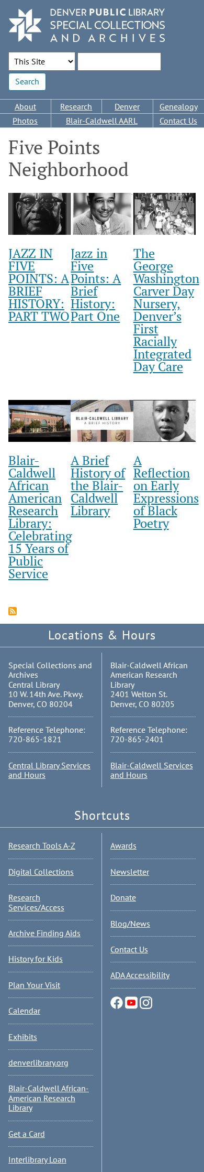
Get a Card (26, 1133)
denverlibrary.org (38, 1062)
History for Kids (35, 958)
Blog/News (130, 923)
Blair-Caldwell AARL (102, 120)
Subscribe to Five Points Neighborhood (12, 611)
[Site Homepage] (86, 26)
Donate (123, 897)
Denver (127, 106)
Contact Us (129, 949)
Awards (123, 845)
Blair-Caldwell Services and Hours (151, 770)
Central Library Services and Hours (49, 770)
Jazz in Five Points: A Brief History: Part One (96, 284)
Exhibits (22, 1037)
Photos (25, 120)
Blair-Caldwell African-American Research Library (48, 1098)
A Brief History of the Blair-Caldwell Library (98, 485)
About (25, 106)
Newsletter (129, 871)
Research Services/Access (36, 902)
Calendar (24, 1010)
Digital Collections (41, 871)
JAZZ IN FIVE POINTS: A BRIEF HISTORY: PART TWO (39, 284)
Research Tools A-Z (41, 845)
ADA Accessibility (139, 975)
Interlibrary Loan (37, 1159)
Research (76, 106)
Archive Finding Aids (44, 933)
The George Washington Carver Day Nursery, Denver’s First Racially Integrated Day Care (166, 310)
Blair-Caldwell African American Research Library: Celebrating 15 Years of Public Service (40, 517)
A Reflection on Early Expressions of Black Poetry (166, 491)
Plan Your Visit (34, 985)
